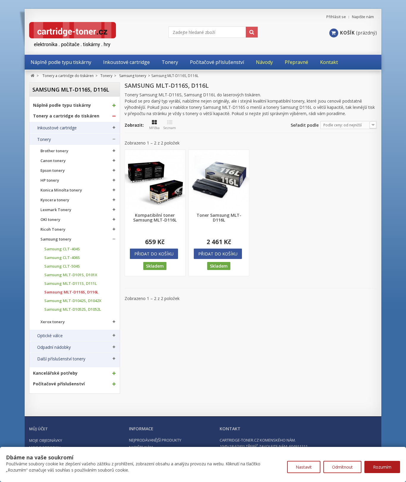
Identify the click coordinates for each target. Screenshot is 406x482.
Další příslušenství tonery (61, 359)
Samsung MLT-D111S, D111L (70, 283)
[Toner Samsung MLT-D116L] (219, 180)
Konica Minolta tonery (61, 190)
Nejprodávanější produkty (155, 440)
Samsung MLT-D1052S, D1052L (72, 309)
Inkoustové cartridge (57, 128)
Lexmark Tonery (55, 210)
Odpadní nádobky (54, 347)
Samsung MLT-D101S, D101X (70, 275)
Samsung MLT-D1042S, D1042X (72, 301)
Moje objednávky (45, 440)
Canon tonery (53, 161)
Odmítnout (342, 467)
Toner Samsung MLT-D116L (218, 217)
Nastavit (304, 467)
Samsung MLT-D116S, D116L (71, 292)
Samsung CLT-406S (62, 258)
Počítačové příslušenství (59, 384)
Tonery (44, 139)
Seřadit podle (305, 125)
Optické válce (50, 336)
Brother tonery (54, 151)
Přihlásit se (336, 16)
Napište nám (363, 16)
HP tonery (49, 180)
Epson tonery (52, 170)
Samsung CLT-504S (62, 266)
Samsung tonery (55, 239)
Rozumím (382, 467)
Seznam (169, 127)
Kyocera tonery (54, 200)
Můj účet (38, 428)
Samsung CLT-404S (62, 249)
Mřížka (154, 127)
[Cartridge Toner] (86, 34)
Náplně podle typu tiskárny (62, 105)
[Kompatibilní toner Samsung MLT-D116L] (155, 180)
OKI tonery (50, 220)
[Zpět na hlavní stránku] (32, 75)
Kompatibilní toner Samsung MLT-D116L (155, 217)
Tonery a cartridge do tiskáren (66, 116)
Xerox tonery (52, 322)
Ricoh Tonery (52, 229)
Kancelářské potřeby (55, 373)
